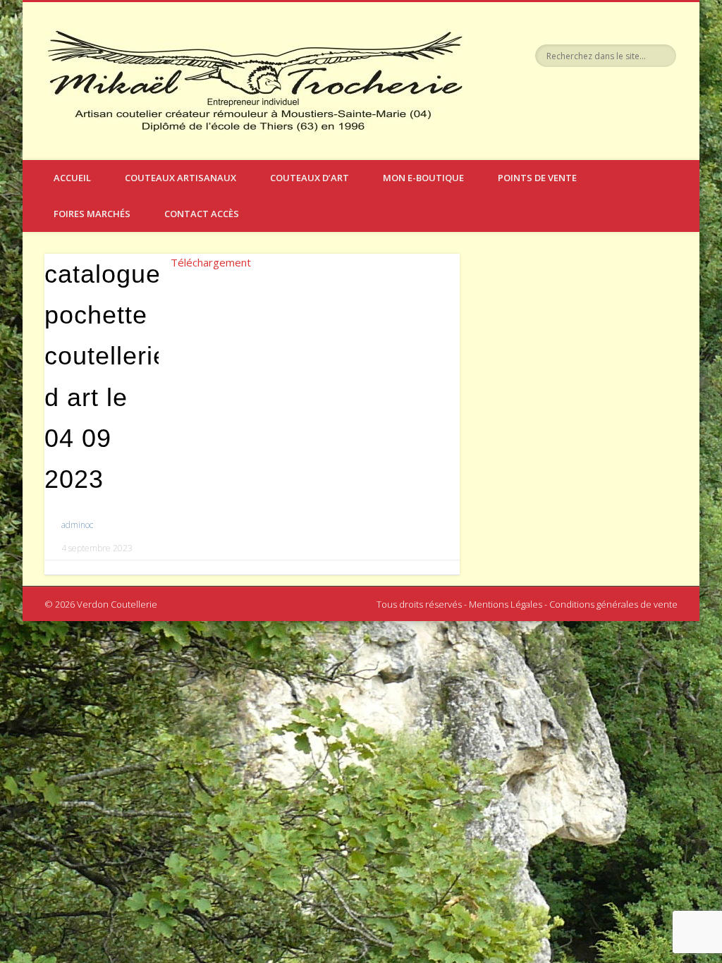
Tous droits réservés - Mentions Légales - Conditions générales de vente (527, 604)
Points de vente (537, 177)
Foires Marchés (92, 213)
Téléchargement (211, 262)
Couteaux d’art (309, 177)
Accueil (72, 177)
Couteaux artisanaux (180, 177)
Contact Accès (201, 213)
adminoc (77, 525)
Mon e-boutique (423, 177)
